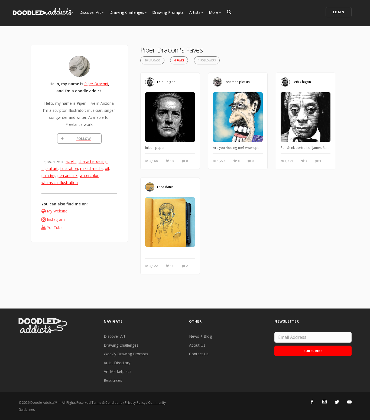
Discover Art (114, 336)
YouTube (55, 227)
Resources (113, 380)
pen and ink (67, 175)
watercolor (89, 175)
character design (93, 161)
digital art (49, 168)
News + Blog (200, 336)
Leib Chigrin (166, 82)
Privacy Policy (135, 402)
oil (107, 168)
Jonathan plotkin (237, 82)
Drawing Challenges (121, 345)
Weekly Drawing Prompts (126, 353)
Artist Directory (117, 362)
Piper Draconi (96, 83)
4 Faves (179, 60)
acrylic (71, 161)
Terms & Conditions (107, 402)
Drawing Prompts (168, 12)
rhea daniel (165, 187)
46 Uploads (152, 60)
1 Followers (207, 60)
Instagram (56, 219)
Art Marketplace (118, 371)
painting (48, 175)
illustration (69, 168)
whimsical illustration (59, 182)
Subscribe (313, 351)
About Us (197, 345)
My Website (57, 211)
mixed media (91, 168)
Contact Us (199, 353)
